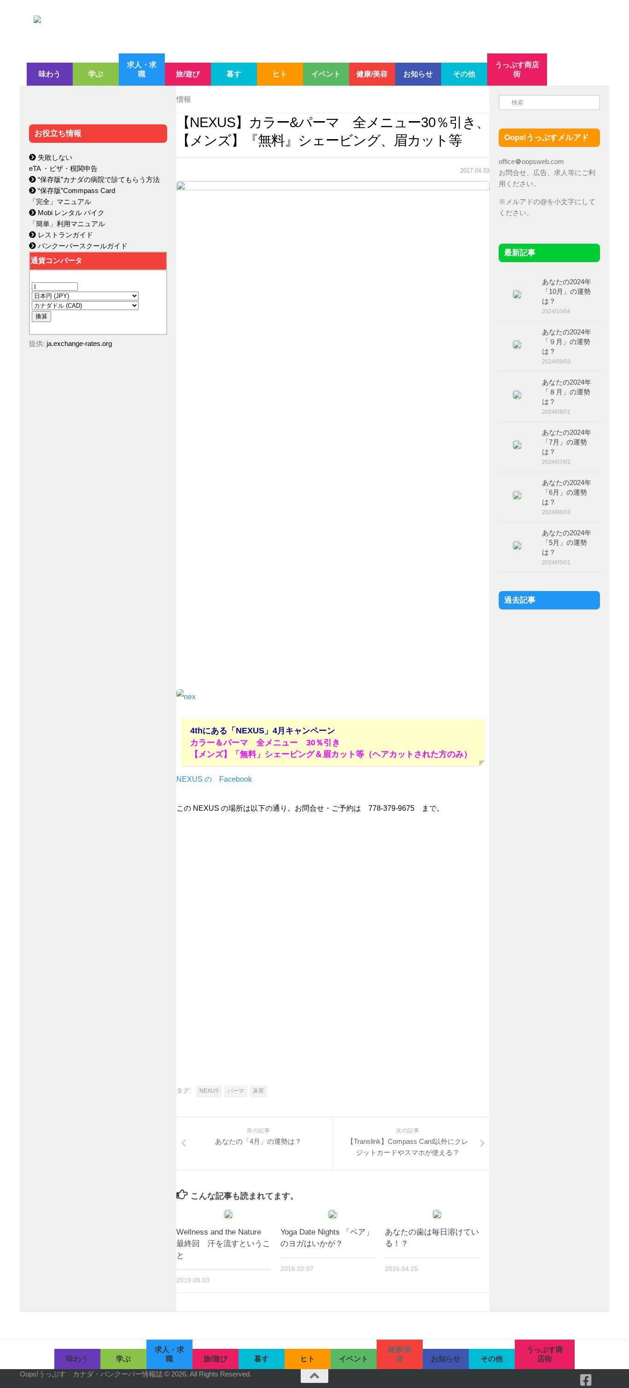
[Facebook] (586, 1380)
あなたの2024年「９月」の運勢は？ (566, 341)
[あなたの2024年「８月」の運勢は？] (517, 394)
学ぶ (95, 74)
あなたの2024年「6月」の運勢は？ (566, 492)
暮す (234, 74)
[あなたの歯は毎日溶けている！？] (437, 1214)
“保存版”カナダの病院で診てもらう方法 (98, 179)
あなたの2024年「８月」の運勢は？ (566, 391)
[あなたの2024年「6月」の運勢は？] (517, 495)
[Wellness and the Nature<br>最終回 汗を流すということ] (228, 1214)
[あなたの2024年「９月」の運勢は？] (517, 344)
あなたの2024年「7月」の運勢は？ (566, 442)
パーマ (235, 1091)
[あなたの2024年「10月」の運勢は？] (517, 294)
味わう (50, 74)
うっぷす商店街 (517, 69)
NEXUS (209, 1091)
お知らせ (418, 74)
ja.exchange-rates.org (79, 343)
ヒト (280, 74)
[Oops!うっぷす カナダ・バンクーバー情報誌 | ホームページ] (239, 27)
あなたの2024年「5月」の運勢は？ (566, 542)
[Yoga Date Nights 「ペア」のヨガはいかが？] (332, 1214)
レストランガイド (64, 235)
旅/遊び (188, 74)
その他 (464, 74)
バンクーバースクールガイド (82, 246)
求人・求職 (142, 69)
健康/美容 (372, 74)
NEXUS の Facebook (214, 779)
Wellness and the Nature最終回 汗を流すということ (223, 1244)
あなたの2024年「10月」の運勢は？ (566, 291)
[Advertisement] (98, 551)
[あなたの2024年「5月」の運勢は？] (517, 545)
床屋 (258, 1091)
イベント (326, 74)
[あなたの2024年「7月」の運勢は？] (517, 445)
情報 (183, 99)
